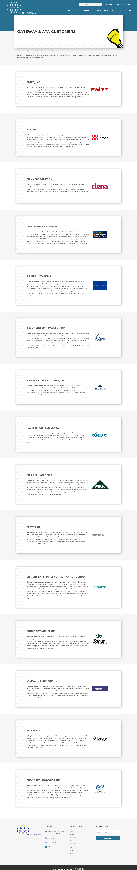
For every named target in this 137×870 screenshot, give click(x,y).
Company (73, 834)
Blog (71, 850)
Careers (107, 4)
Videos (113, 4)
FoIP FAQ (128, 4)
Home (19, 50)
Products (73, 837)
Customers (25, 50)
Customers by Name (34, 50)
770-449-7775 (52, 838)
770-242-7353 (52, 842)
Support (72, 847)
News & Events (74, 844)
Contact (72, 853)
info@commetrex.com (54, 847)
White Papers (120, 4)
